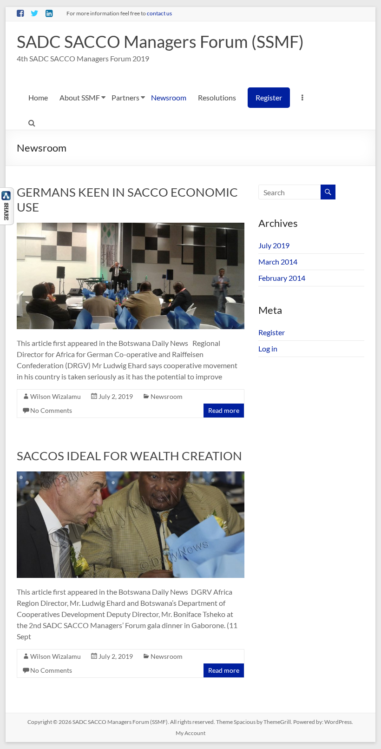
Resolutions (217, 97)
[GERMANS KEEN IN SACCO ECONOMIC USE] (130, 227)
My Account (190, 732)
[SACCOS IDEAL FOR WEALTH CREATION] (130, 475)
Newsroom (168, 97)
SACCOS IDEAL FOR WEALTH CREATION (129, 455)
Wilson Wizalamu (55, 396)
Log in (267, 348)
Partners (125, 97)
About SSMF (79, 97)
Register (269, 97)
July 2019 (273, 245)
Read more (223, 410)
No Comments (51, 410)
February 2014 (281, 277)
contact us (159, 13)
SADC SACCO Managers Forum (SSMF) (160, 41)
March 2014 (277, 261)
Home (38, 97)
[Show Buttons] (7, 191)
